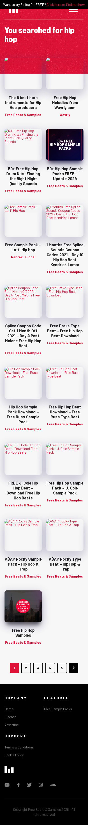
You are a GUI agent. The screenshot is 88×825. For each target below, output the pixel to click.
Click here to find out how (66, 4)
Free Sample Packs (58, 709)
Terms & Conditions (19, 747)
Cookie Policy (14, 755)
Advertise (12, 725)
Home (9, 709)
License (10, 717)
